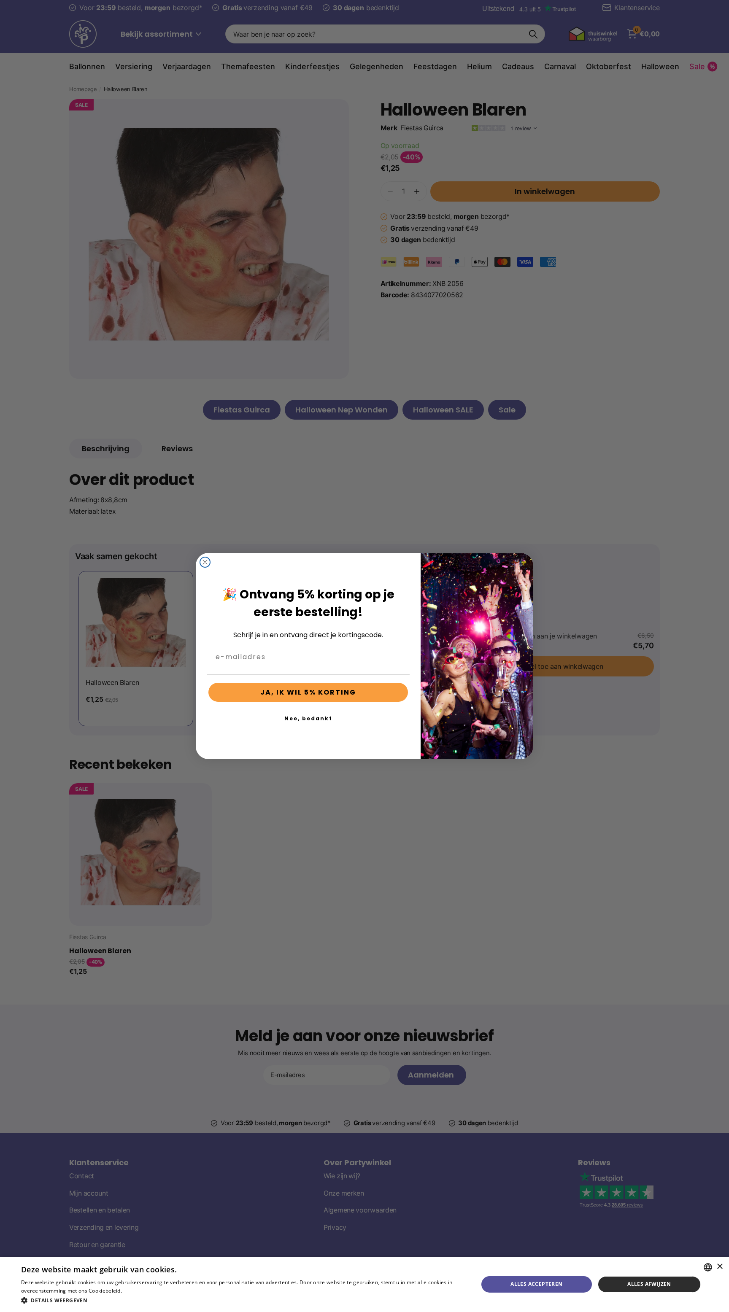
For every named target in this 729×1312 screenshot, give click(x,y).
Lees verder (137, 1290)
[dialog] (364, 1284)
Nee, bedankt (308, 718)
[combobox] (708, 1267)
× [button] (719, 1267)
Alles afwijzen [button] (649, 1284)
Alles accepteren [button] (536, 1284)
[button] (243, 1300)
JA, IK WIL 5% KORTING (308, 692)
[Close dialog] (205, 562)
